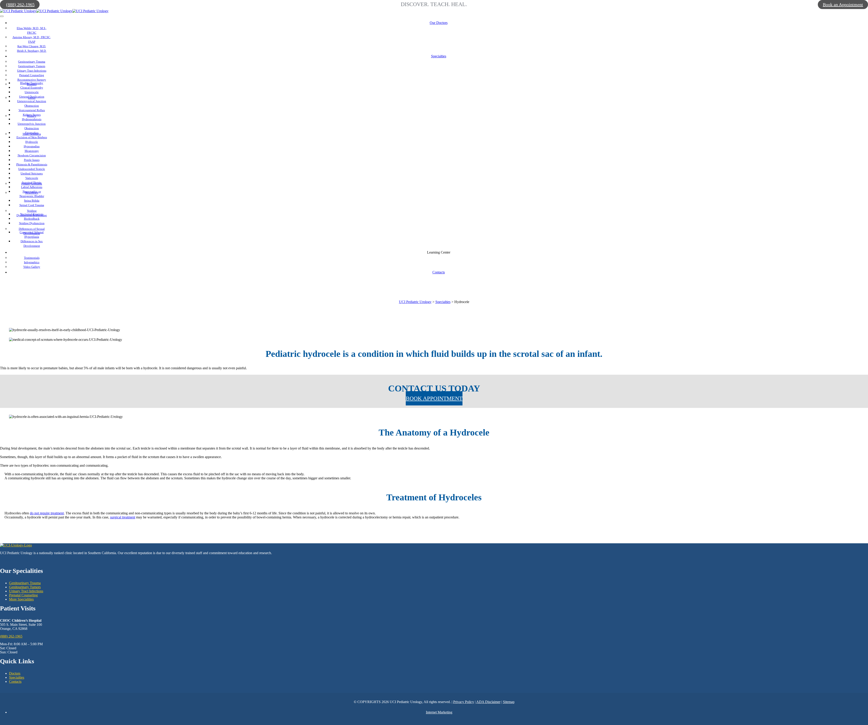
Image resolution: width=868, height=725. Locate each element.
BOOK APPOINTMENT (434, 398)
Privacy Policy (463, 702)
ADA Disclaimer (488, 702)
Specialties (16, 677)
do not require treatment (47, 513)
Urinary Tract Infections (26, 591)
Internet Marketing (439, 712)
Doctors (14, 673)
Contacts (15, 681)
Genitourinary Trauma (25, 583)
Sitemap (508, 702)
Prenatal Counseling (23, 595)
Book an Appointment (843, 4)
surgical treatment (122, 517)
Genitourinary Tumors (25, 587)
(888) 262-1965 (20, 4)
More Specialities (21, 599)
